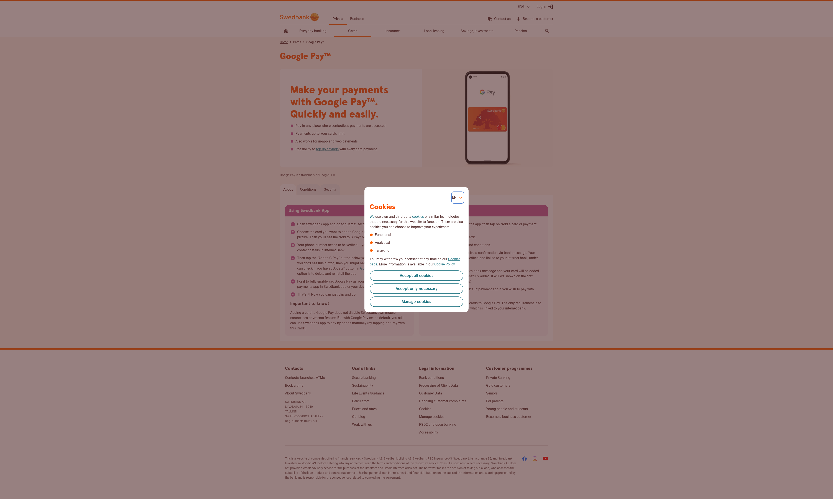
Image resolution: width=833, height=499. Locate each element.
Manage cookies (416, 301)
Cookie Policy (444, 264)
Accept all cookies (416, 275)
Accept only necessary (417, 288)
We (372, 216)
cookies (418, 216)
